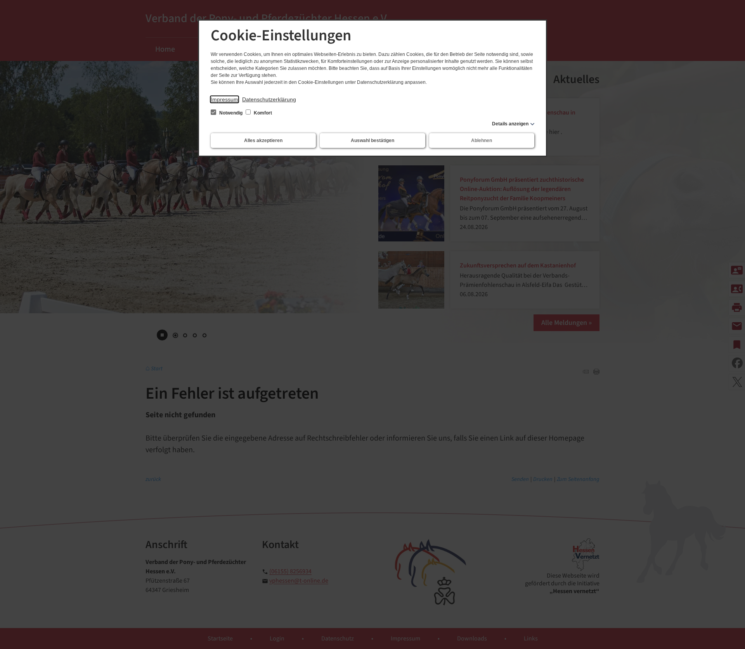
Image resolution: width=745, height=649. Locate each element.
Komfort (262, 113)
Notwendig (231, 113)
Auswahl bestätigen (372, 140)
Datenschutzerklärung (269, 99)
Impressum (224, 99)
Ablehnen (481, 140)
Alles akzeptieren (263, 140)
